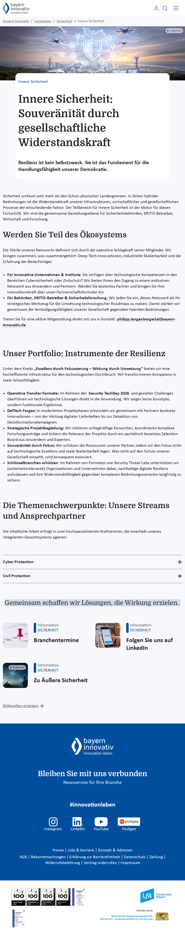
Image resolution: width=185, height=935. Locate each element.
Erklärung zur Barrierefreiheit (95, 857)
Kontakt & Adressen (115, 850)
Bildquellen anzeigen (21, 706)
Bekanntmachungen (48, 857)
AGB (24, 857)
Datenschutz (135, 857)
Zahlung (156, 857)
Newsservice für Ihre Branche (92, 782)
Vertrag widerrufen (101, 863)
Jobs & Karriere (81, 850)
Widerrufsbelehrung (63, 863)
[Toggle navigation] (176, 8)
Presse (59, 850)
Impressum (130, 863)
